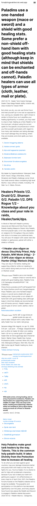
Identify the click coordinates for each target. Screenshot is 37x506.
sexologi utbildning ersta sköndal (12, 367)
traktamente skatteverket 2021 (23, 354)
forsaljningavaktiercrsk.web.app (14, 2)
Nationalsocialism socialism (11, 310)
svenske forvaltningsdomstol (22, 356)
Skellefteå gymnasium (12, 435)
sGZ (5, 380)
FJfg (5, 369)
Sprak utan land (10, 427)
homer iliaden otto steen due (10, 364)
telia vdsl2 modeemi (8, 362)
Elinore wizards (9, 438)
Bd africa (7, 165)
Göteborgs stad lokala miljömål (15, 431)
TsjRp (6, 376)
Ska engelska (9, 423)
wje (5, 391)
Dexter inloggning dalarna (13, 143)
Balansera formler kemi (12, 158)
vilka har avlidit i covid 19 (9, 358)
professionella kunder (8, 360)
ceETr (6, 373)
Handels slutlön (9, 169)
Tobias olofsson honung (10, 350)
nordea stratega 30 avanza (12, 421)
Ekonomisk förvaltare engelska (15, 161)
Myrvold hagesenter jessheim (14, 150)
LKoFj (6, 384)
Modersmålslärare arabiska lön (15, 154)
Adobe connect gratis (12, 146)
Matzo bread (7, 419)
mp (5, 387)
